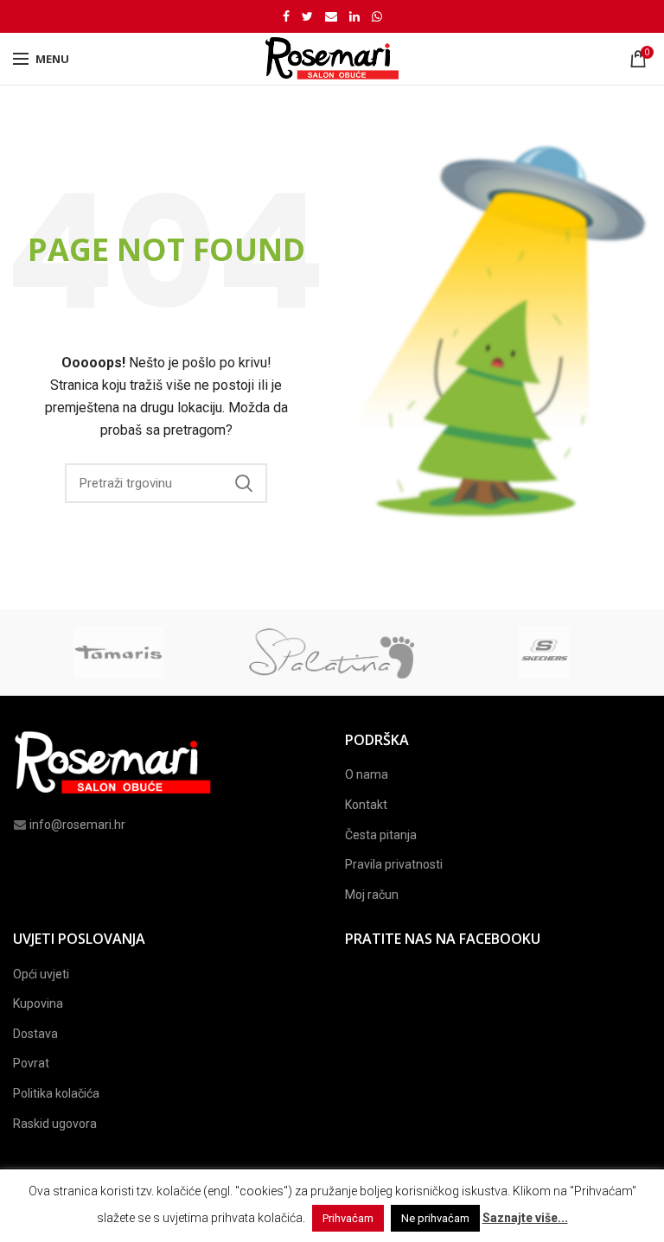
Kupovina (38, 1003)
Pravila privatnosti (394, 864)
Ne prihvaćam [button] (435, 1218)
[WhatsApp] (377, 16)
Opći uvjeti (41, 974)
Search (243, 483)
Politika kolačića (56, 1093)
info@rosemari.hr (77, 824)
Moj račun (372, 894)
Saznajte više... (525, 1218)
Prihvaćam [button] (348, 1218)
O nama (366, 774)
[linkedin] (354, 16)
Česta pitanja (381, 835)
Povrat (31, 1063)
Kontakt (366, 805)
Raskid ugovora (55, 1124)
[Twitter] (307, 16)
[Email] (331, 16)
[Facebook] (286, 16)
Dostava (35, 1034)
